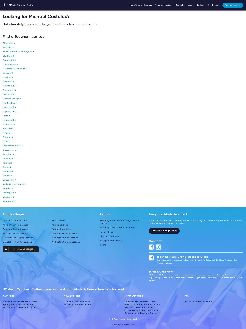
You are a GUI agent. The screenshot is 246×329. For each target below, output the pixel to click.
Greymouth (9, 90)
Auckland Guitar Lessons (15, 229)
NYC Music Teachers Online (138, 308)
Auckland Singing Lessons (16, 225)
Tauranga (8, 171)
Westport (8, 197)
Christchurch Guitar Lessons (17, 242)
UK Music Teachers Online (198, 302)
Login (217, 5)
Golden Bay (9, 86)
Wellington (9, 193)
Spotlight (180, 5)
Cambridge (9, 60)
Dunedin (7, 73)
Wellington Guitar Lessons (65, 233)
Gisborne (8, 82)
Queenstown (9, 150)
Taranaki (7, 163)
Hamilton (8, 94)
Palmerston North (12, 146)
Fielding (7, 77)
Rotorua (7, 159)
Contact (200, 5)
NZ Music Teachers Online (19, 5)
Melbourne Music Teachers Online (20, 302)
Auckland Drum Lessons (15, 221)
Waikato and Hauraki (14, 184)
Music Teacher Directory (141, 5)
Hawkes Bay (9, 103)
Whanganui (9, 201)
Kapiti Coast (9, 112)
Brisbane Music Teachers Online (19, 308)
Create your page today (164, 231)
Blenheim (8, 56)
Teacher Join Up (232, 5)
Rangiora (8, 154)
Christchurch (10, 65)
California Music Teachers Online (141, 310)
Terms (103, 245)
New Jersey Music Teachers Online (142, 305)
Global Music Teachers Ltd (123, 325)
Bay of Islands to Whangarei (18, 52)
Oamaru (7, 137)
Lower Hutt (9, 120)
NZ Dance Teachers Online (77, 305)
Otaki (6, 142)
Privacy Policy (107, 232)
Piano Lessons (59, 221)
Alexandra (8, 43)
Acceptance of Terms (111, 241)
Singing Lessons (60, 225)
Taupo (6, 167)
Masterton (8, 124)
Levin (6, 116)
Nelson (7, 133)
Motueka (7, 129)
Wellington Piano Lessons (65, 238)
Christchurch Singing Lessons (18, 238)
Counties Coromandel (14, 69)
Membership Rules (109, 236)
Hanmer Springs (11, 99)
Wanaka (7, 189)
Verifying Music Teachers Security (117, 228)
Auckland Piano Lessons (15, 233)
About (190, 5)
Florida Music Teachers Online (139, 302)
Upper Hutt (9, 180)
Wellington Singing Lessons (66, 242)
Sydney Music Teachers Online (18, 305)
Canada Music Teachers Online (140, 313)
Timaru (7, 176)
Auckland (8, 47)
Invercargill (9, 107)
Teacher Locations (163, 5)
